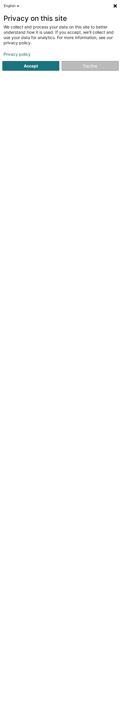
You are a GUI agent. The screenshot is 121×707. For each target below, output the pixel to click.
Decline (90, 65)
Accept (31, 65)
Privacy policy (17, 54)
